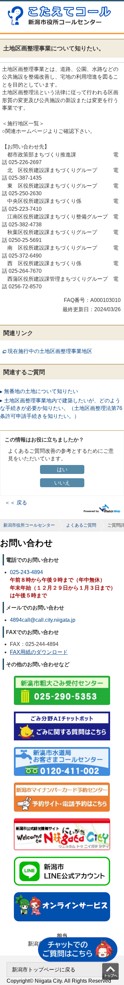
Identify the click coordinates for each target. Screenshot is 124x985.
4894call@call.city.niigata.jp (42, 620)
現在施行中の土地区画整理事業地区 (50, 351)
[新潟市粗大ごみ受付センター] (62, 676)
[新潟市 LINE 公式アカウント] (62, 857)
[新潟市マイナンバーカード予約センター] (62, 783)
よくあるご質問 (81, 525)
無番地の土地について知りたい (41, 391)
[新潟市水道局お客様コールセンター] (62, 747)
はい (62, 469)
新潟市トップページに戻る (43, 969)
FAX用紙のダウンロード (39, 652)
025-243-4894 (26, 572)
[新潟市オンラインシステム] (62, 893)
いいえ (62, 483)
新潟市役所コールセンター (29, 525)
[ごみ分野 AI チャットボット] (62, 712)
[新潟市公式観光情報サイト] (62, 819)
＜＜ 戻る (16, 502)
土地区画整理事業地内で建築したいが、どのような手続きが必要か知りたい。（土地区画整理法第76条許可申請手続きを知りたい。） (61, 408)
